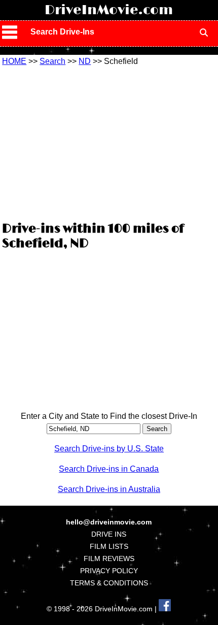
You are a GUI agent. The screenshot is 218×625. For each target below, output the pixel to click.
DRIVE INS (108, 534)
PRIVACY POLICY (109, 571)
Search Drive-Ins (62, 31)
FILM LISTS (109, 546)
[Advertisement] (109, 142)
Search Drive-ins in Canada (109, 469)
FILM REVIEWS (109, 558)
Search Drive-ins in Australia (109, 489)
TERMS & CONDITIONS (109, 583)
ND (85, 61)
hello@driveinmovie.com (109, 522)
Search (52, 61)
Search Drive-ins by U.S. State (109, 448)
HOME (14, 61)
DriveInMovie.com (109, 10)
